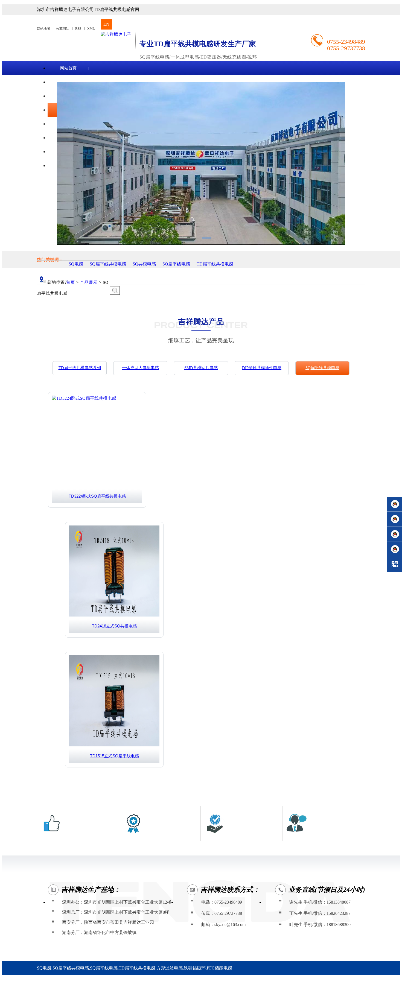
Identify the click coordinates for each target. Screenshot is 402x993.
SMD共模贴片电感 (201, 368)
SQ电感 (76, 264)
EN (106, 24)
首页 (70, 282)
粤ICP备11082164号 (139, 986)
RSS (78, 29)
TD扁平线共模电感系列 (80, 368)
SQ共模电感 (144, 264)
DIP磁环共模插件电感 (261, 368)
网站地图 (43, 29)
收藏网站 (62, 29)
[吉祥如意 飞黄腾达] (116, 34)
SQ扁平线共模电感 (108, 264)
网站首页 (68, 68)
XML (91, 29)
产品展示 (89, 282)
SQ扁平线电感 (176, 264)
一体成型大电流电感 (140, 368)
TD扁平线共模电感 (215, 264)
